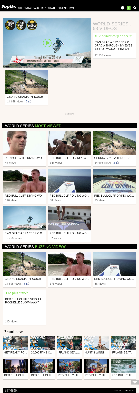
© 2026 (117, 390)
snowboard (31, 8)
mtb (43, 8)
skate (52, 8)
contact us (129, 390)
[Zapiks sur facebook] (109, 9)
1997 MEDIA (11, 390)
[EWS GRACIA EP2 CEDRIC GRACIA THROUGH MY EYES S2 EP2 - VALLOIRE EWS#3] (47, 42)
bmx (72, 8)
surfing (62, 8)
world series (33, 126)
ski (20, 8)
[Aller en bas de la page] (135, 382)
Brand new (13, 331)
